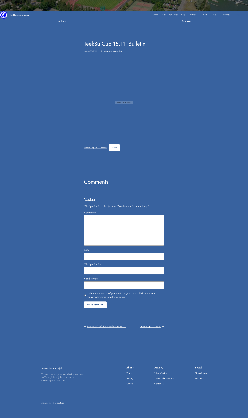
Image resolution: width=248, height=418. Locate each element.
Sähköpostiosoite (92, 264)
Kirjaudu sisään (241, 14)
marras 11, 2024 (91, 51)
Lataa (114, 147)
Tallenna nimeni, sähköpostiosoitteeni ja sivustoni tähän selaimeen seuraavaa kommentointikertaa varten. (121, 295)
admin (107, 51)
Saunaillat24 (118, 51)
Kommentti (91, 212)
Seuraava (186, 21)
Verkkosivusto (91, 278)
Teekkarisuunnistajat (20, 15)
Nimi (86, 250)
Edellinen (61, 21)
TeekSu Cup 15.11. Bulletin (95, 147)
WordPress (59, 402)
